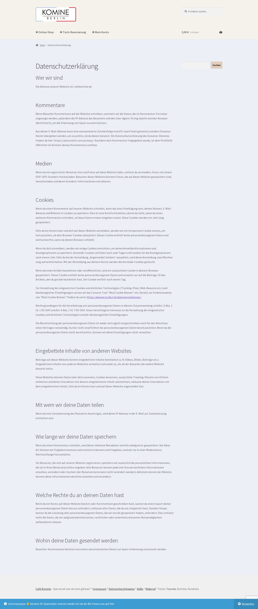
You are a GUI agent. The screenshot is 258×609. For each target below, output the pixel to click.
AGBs (140, 589)
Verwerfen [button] (248, 603)
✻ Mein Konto (100, 32)
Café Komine (43, 589)
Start (42, 45)
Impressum (99, 589)
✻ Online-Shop (45, 32)
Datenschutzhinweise (122, 589)
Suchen (217, 65)
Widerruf (150, 589)
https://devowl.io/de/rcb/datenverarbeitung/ (114, 297)
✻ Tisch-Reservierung (73, 32)
